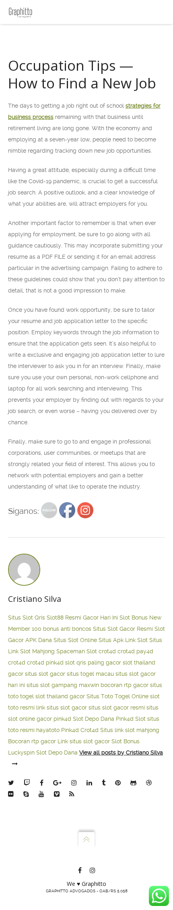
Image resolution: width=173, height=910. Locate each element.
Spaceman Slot (76, 651)
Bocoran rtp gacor (32, 741)
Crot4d (89, 730)
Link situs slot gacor (84, 741)
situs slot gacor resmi (117, 707)
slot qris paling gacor (93, 662)
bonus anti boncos (67, 629)
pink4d (55, 662)
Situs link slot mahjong (129, 730)
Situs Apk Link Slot (123, 640)
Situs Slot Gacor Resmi (123, 629)
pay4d (144, 651)
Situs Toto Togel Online (117, 696)
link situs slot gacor (61, 707)
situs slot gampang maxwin (63, 685)
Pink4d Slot (131, 719)
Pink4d (70, 730)
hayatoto (48, 730)
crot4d (107, 651)
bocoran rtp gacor (124, 685)
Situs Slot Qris (26, 617)
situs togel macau (90, 674)
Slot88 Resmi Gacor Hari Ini (82, 617)
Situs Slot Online (75, 640)
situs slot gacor (45, 674)
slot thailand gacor (60, 696)
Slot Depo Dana (93, 719)
